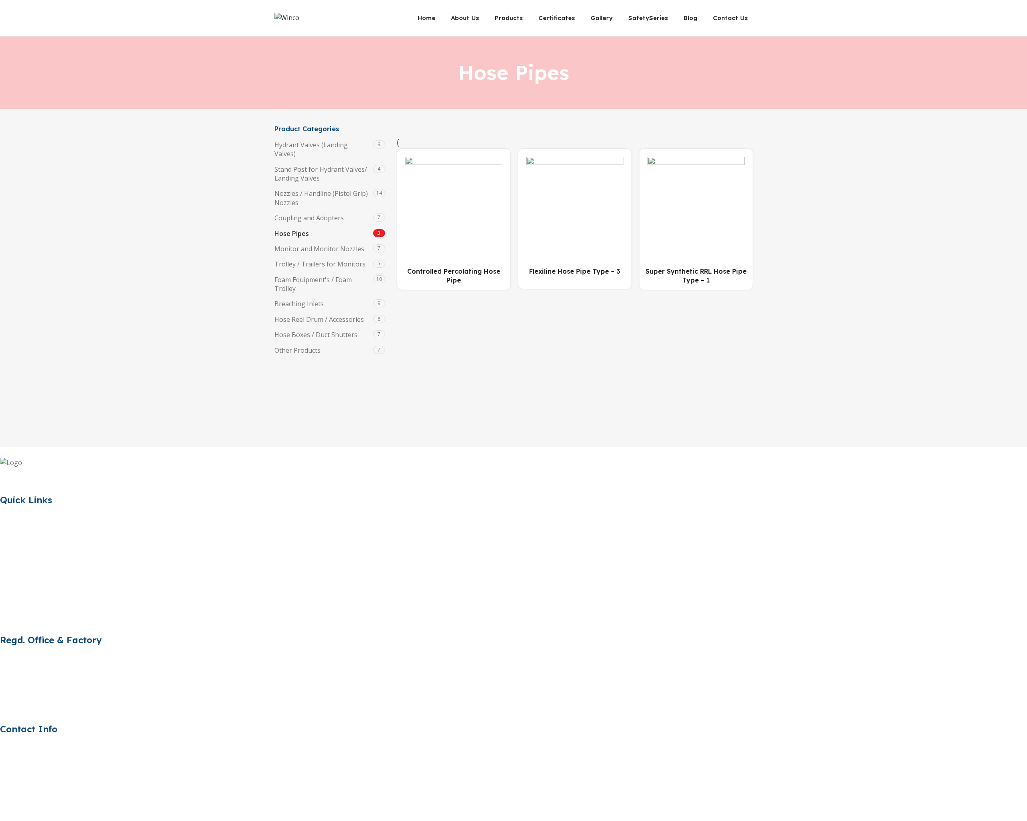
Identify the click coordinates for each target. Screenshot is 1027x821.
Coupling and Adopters (309, 217)
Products (13, 547)
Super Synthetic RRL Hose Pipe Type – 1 (696, 275)
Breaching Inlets (299, 303)
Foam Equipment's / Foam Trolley (313, 284)
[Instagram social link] (28, 476)
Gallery (10, 575)
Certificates (17, 561)
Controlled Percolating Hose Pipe (453, 275)
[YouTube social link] (48, 476)
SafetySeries (18, 589)
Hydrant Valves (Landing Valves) (311, 149)
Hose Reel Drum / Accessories (319, 319)
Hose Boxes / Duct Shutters (315, 334)
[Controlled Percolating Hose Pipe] (453, 205)
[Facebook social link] (8, 476)
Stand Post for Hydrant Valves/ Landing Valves (320, 174)
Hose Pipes (291, 233)
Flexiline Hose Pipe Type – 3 (574, 271)
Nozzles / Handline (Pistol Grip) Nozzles (321, 198)
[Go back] (448, 73)
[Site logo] (286, 17)
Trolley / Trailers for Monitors (319, 264)
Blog (7, 604)
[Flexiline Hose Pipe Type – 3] (574, 205)
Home (9, 518)
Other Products (297, 350)
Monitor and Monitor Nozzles (319, 248)
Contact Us (16, 618)
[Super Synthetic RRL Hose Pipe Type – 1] (696, 205)
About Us (14, 532)
